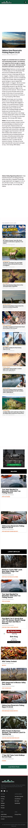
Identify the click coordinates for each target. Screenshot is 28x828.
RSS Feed (17, 801)
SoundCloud (18, 798)
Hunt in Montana (6, 688)
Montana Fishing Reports (11, 531)
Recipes (4, 665)
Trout (2, 801)
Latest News (4, 814)
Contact (2, 819)
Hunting (4, 627)
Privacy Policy (18, 814)
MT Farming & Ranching (6, 816)
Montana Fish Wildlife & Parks (10, 576)
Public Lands (10, 627)
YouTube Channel (19, 796)
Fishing (4, 760)
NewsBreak (17, 803)
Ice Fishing (7, 496)
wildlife (16, 627)
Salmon (2, 805)
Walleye (3, 803)
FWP (3, 496)
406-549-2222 (14, 640)
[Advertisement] (14, 19)
